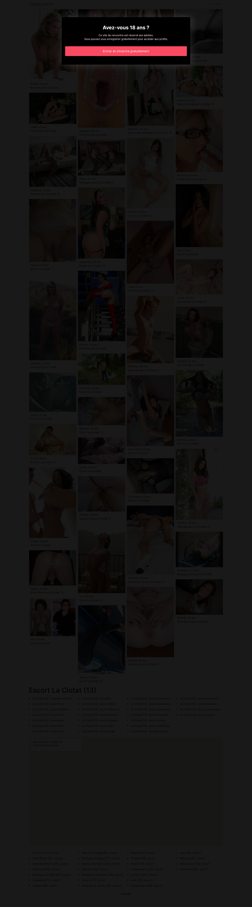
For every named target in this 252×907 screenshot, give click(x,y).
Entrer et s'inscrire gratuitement (126, 51)
